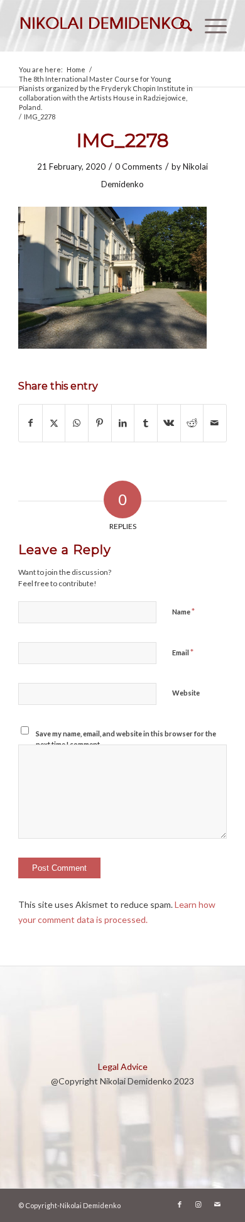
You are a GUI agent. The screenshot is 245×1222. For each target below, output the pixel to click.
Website (186, 693)
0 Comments (138, 166)
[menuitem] (180, 26)
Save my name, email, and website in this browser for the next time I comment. (126, 738)
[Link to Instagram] (198, 1204)
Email (182, 652)
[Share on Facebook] (30, 423)
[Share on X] (54, 423)
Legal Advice (123, 1066)
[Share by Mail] (215, 423)
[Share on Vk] (169, 423)
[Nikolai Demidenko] (101, 26)
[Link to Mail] (217, 1204)
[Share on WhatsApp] (76, 423)
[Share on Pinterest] (100, 423)
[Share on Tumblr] (145, 423)
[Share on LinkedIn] (123, 423)
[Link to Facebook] (179, 1204)
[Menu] (209, 26)
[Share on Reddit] (192, 423)
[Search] (180, 26)
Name (183, 611)
